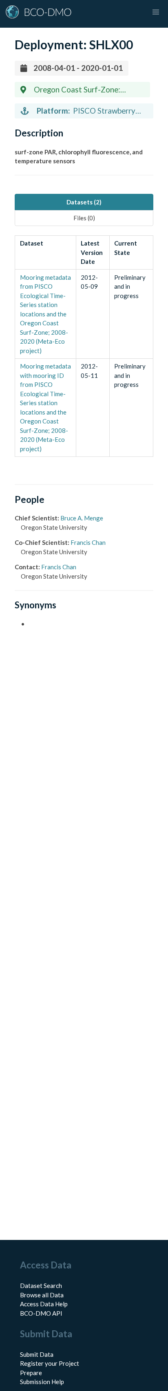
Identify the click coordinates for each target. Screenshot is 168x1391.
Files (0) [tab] (84, 218)
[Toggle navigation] (156, 12)
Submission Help (42, 1381)
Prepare (31, 1372)
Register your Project (49, 1363)
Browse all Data (42, 1295)
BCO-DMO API (41, 1313)
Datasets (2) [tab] (84, 202)
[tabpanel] (84, 346)
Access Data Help (44, 1304)
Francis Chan (88, 542)
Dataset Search (41, 1285)
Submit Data (36, 1354)
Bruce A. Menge (81, 518)
